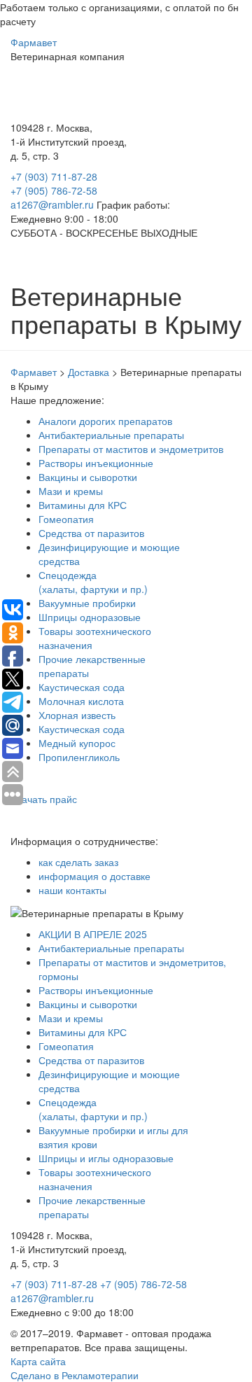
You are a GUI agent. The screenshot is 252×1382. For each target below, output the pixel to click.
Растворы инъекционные (95, 463)
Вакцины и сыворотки (87, 477)
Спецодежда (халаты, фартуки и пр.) (93, 582)
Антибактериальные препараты (111, 435)
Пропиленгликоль (79, 757)
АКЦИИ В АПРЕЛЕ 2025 (92, 934)
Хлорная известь (76, 715)
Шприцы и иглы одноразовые (106, 1158)
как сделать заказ (78, 862)
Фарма (33, 42)
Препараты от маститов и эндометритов (130, 449)
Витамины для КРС (82, 505)
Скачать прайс (43, 799)
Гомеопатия (66, 519)
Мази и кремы (70, 491)
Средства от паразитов (91, 533)
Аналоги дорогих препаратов (105, 421)
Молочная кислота (81, 701)
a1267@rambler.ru (53, 204)
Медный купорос (76, 743)
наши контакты (72, 890)
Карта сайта (38, 1361)
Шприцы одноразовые (89, 617)
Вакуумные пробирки (87, 603)
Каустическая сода (81, 687)
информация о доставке (94, 876)
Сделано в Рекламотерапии (74, 1375)
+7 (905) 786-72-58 (53, 190)
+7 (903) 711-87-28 (53, 176)
